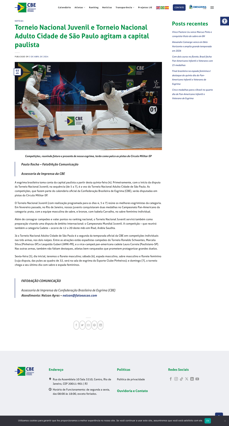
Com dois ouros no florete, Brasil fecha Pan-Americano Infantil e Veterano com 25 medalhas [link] (192, 61)
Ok (207, 420)
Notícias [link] (107, 7)
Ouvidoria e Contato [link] (132, 390)
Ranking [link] (94, 7)
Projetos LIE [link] (145, 7)
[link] (224, 21)
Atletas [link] (79, 7)
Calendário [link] (64, 7)
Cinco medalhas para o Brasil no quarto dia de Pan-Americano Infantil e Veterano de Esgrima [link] (192, 94)
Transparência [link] (124, 7)
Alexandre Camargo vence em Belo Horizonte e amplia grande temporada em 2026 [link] (192, 46)
